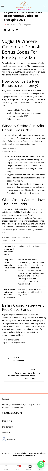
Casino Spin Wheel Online (12, 240)
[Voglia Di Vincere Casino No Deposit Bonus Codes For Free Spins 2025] (5, 30)
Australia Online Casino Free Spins (16, 237)
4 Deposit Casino (9, 151)
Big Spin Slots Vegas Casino (13, 342)
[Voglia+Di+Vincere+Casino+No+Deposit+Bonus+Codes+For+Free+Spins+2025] (9, 30)
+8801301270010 (12, 413)
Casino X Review (8, 148)
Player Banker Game (10, 340)
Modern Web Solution (25, 455)
